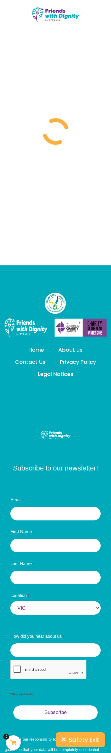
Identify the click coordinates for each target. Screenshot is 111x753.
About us (70, 350)
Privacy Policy (78, 362)
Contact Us (30, 362)
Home (36, 350)
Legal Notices (55, 374)
